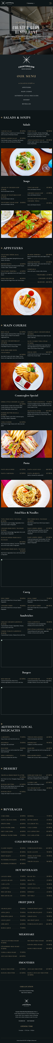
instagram (30, 1021)
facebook (22, 1021)
